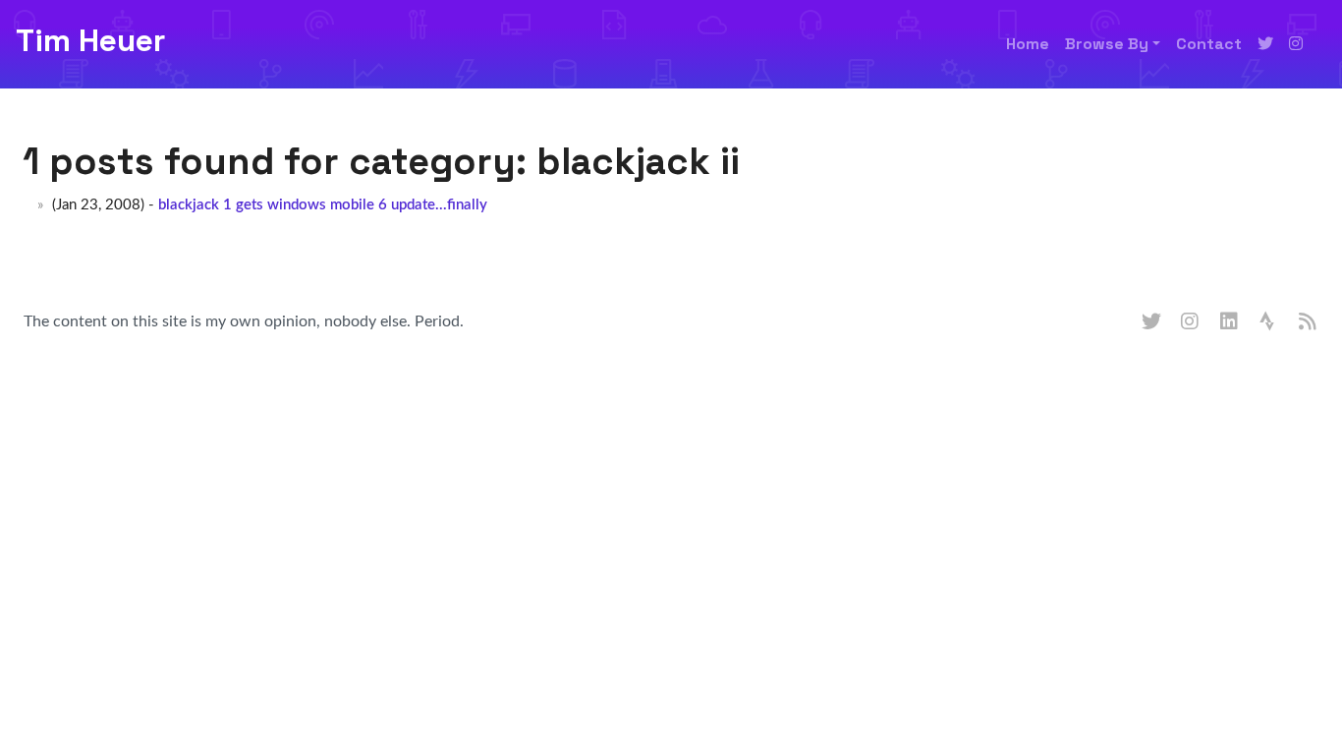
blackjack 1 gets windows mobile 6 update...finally (322, 205)
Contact (1209, 43)
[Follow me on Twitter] (1265, 44)
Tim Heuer (90, 40)
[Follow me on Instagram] (1296, 44)
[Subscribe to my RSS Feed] (1308, 322)
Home (1027, 43)
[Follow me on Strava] (1269, 322)
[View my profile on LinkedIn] (1230, 322)
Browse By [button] (1106, 43)
